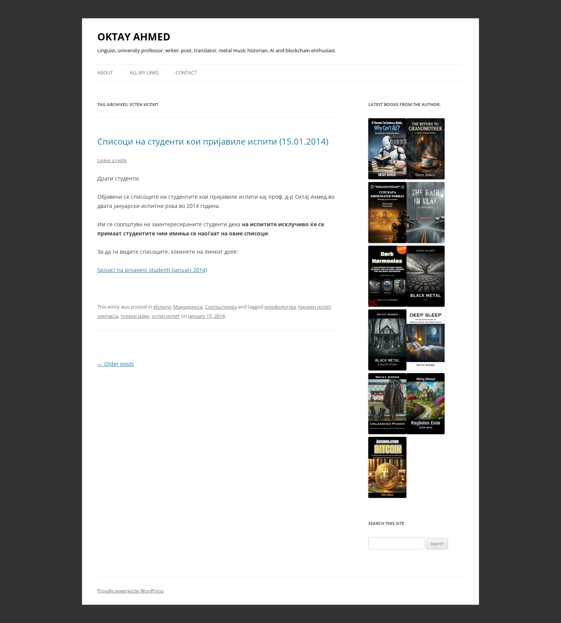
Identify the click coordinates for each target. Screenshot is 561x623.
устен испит (166, 315)
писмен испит (314, 306)
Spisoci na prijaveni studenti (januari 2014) (152, 270)
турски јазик (135, 315)
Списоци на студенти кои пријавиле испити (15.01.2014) (212, 141)
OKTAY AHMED (133, 36)
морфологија (280, 306)
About (105, 72)
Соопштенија (221, 306)
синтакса (107, 315)
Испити (162, 306)
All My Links (144, 72)
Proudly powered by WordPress (130, 591)
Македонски (188, 306)
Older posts (115, 363)
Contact (186, 72)
